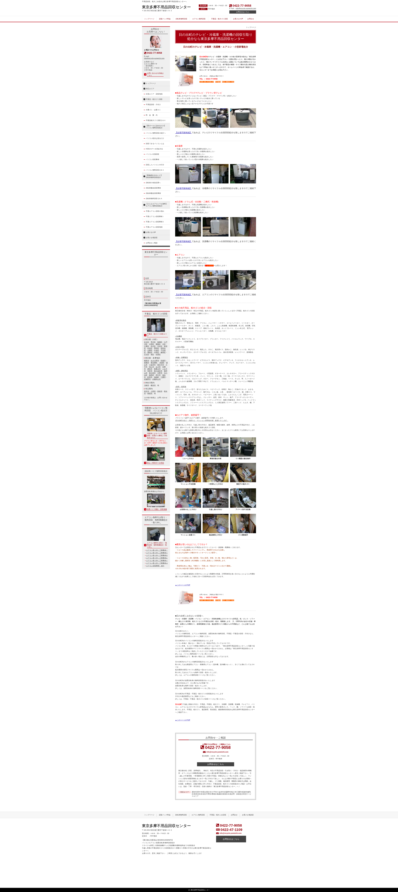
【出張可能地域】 (183, 132)
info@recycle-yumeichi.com (246, 8)
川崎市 (146, 385)
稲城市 (163, 360)
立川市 (158, 367)
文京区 (146, 354)
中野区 (156, 352)
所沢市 (146, 391)
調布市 (149, 369)
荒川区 (153, 342)
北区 (164, 344)
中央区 (156, 350)
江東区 (146, 346)
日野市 (159, 373)
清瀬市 (161, 363)
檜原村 (151, 375)
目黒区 (158, 354)
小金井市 (152, 365)
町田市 (149, 377)
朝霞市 (149, 393)
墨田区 (156, 348)
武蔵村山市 (156, 379)
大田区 (151, 344)
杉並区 (149, 348)
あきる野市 (155, 360)
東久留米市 (158, 371)
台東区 (149, 350)
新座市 (159, 391)
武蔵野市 (147, 379)
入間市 (153, 391)
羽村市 (149, 371)
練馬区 (163, 352)
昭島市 (146, 360)
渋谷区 (159, 346)
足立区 (146, 342)
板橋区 (159, 342)
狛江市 (151, 367)
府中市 (158, 375)
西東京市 (157, 369)
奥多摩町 (154, 363)
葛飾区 (158, 344)
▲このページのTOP (182, 585)
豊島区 (149, 352)
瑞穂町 (156, 377)
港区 (152, 354)
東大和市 (152, 373)
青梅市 (146, 363)
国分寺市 (160, 365)
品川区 (153, 346)
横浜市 (153, 385)
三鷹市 (163, 377)
